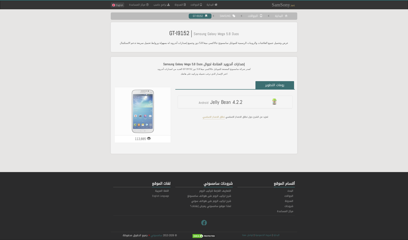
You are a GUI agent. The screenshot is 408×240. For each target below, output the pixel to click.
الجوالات (195, 4)
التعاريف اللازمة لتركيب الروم (215, 190)
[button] (235, 101)
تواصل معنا (247, 235)
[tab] (235, 102)
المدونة (179, 4)
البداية (209, 4)
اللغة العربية (162, 190)
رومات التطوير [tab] (274, 85)
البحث (290, 190)
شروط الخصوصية (263, 235)
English (119, 5)
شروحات (288, 206)
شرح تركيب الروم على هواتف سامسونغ (209, 195)
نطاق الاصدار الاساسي (214, 117)
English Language (160, 195)
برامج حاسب (160, 4)
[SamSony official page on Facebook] (204, 223)
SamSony (283, 4)
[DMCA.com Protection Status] (204, 236)
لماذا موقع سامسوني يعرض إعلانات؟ (210, 206)
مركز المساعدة (137, 4)
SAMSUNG (226, 16)
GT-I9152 (199, 16)
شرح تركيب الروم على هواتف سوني (211, 201)
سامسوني (156, 235)
